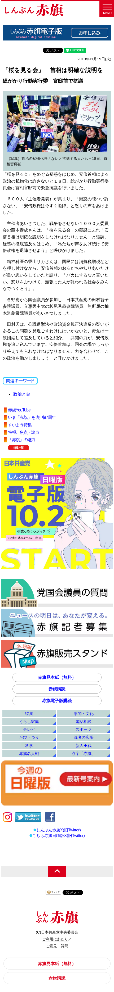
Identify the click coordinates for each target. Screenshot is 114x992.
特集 (29, 713)
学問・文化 (84, 713)
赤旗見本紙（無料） (57, 677)
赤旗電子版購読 (57, 700)
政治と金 (21, 394)
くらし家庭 (29, 721)
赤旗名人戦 (29, 753)
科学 (29, 745)
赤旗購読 (57, 689)
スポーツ (83, 729)
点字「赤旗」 (83, 753)
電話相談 (83, 721)
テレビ (29, 729)
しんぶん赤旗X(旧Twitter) (58, 830)
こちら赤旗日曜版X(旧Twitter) (58, 835)
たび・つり (29, 737)
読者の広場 (84, 737)
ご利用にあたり (55, 939)
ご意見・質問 (57, 946)
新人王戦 (83, 745)
